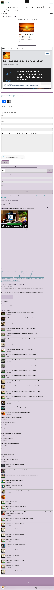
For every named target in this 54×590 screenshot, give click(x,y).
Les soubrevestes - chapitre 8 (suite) (14, 550)
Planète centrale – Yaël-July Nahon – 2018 (27, 45)
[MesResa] (27, 588)
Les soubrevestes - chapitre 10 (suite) (14, 524)
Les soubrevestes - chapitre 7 (12, 565)
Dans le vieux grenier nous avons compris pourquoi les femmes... (21, 323)
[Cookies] (3, 587)
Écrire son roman (27, 274)
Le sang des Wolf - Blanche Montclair (14, 464)
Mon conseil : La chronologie (8, 422)
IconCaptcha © (22, 158)
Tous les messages (7, 297)
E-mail (2, 121)
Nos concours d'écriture (25, 276)
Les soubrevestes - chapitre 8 (12, 555)
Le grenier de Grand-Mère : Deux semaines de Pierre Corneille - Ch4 (22, 391)
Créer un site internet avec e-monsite (18, 582)
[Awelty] (37, 588)
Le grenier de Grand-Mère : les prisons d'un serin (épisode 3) (20, 365)
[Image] (24, 133)
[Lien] (20, 133)
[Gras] (2, 133)
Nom (2, 115)
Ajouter (5, 162)
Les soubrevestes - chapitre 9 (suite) (14, 534)
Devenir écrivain (35, 271)
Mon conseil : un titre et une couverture (11, 433)
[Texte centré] (17, 133)
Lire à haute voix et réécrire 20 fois (10, 443)
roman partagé (29, 278)
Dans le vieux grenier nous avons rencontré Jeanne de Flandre (21, 333)
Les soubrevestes (16, 280)
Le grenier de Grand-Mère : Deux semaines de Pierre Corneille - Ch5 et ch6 (24, 396)
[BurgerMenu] (51, 2)
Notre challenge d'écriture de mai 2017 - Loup (17, 470)
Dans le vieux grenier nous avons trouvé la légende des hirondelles (22, 328)
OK (49, 170)
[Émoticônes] (31, 133)
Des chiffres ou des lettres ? (8, 454)
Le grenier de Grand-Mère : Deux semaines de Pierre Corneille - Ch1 (22, 381)
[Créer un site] (6, 588)
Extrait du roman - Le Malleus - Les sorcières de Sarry (18, 491)
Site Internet (3, 127)
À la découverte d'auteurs (7, 274)
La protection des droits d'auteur (9, 459)
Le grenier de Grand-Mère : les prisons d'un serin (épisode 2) (20, 360)
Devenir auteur (43, 271)
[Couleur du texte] (12, 133)
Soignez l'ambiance (6, 449)
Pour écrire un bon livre (39, 278)
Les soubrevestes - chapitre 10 (13, 529)
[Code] (29, 133)
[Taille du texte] (9, 133)
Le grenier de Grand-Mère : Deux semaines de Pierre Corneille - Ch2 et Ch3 (24, 386)
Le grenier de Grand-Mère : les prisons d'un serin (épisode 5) (20, 375)
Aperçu (35, 133)
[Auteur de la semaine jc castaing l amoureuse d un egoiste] (14, 219)
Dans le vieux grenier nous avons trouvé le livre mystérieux (20, 318)
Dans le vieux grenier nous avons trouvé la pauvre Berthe (19, 349)
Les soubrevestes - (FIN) (11, 501)
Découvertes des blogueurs (7, 95)
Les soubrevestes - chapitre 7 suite (14, 571)
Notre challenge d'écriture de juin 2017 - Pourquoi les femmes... (21, 475)
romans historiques (18, 274)
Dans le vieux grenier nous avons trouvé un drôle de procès (20, 339)
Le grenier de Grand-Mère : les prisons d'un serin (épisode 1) (20, 354)
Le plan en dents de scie (7, 438)
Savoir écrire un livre (26, 271)
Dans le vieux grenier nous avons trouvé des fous (17, 344)
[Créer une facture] (48, 588)
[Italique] (5, 133)
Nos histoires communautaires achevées (10, 276)
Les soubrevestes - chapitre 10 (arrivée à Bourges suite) (19, 518)
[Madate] (16, 588)
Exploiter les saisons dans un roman (14, 480)
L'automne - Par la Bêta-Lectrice (13, 485)
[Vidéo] (27, 133)
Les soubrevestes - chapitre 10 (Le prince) (15, 506)
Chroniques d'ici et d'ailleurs (11, 16)
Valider (27, 191)
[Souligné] (7, 133)
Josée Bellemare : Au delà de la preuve (15, 544)
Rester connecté (6, 185)
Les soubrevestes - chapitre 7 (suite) (14, 560)
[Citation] (15, 133)
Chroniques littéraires (18, 95)
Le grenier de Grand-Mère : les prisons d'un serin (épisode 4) (20, 370)
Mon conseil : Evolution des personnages (11, 417)
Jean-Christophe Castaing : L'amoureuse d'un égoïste (19, 402)
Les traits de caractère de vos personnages (16, 407)
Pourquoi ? (4, 428)
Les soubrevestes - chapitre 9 (12, 539)
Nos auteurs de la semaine (7, 278)
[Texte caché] (22, 133)
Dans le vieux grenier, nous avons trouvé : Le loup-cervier (19, 312)
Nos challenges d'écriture (19, 278)
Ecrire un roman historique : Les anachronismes (17, 412)
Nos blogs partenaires (47, 274)
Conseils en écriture (17, 271)
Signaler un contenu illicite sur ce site (35, 582)
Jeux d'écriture (34, 276)
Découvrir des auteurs (36, 274)
